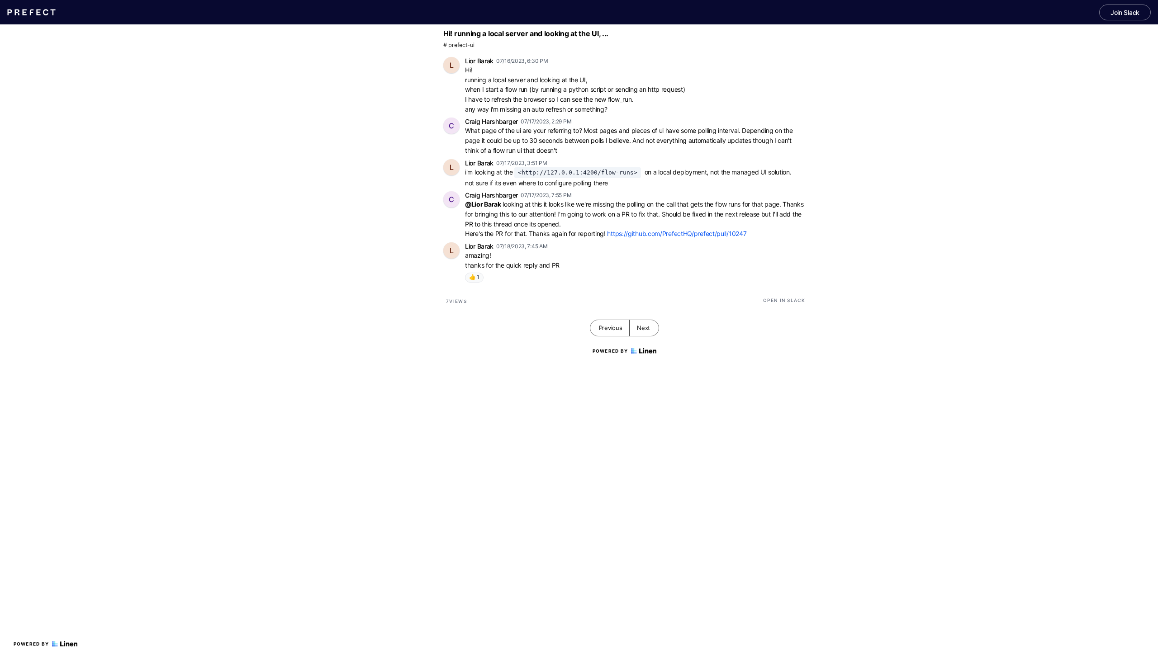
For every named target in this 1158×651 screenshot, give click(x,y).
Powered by (31, 643)
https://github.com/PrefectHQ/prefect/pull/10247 (676, 233)
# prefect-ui (458, 45)
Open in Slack (784, 300)
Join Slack (1125, 12)
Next (643, 327)
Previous (610, 327)
